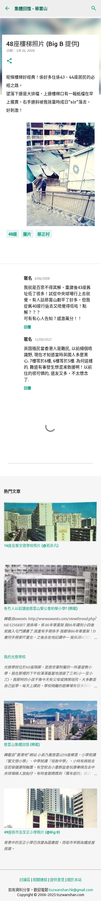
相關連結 (40, 880)
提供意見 (57, 880)
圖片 (27, 234)
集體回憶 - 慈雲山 (31, 8)
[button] (9, 61)
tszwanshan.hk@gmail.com (71, 890)
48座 (12, 234)
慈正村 (43, 234)
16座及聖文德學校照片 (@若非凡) (31, 545)
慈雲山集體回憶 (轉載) (22, 744)
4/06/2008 (41, 278)
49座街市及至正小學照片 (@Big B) (32, 832)
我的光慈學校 (15, 657)
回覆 (27, 327)
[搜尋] (94, 8)
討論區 (24, 880)
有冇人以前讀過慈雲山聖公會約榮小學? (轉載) (41, 608)
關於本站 (74, 880)
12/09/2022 (42, 339)
